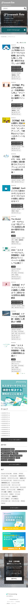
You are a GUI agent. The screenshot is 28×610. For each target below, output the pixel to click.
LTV (23, 180)
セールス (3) (23, 487)
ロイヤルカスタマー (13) (6, 480)
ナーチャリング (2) (11, 489)
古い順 (24, 42)
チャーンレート (15, 270)
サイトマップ (14, 603)
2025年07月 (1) (6, 425)
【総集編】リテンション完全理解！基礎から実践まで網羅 (18, 318)
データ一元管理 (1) (5, 498)
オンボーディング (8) (6, 485)
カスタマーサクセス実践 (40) (8, 451)
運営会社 (8, 603)
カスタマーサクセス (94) (6, 473)
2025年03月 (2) (6, 433)
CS (18, 75)
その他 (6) (15, 453)
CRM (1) (11, 494)
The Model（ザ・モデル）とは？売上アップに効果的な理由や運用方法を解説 (18, 225)
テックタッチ (22, 333)
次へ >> (23, 373)
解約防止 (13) (23, 478)
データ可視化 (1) (15, 498)
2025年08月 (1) (6, 423)
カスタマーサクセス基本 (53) (8, 449)
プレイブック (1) (16, 501)
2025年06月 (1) (6, 427)
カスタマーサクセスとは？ (13, 29)
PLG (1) (23, 501)
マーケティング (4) (14, 487)
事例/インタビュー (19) (6, 453)
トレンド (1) (11, 460)
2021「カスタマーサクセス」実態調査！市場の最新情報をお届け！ (18, 350)
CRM (16, 240)
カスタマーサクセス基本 (17, 68)
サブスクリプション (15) (13, 478)
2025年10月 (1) (6, 421)
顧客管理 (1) (15, 496)
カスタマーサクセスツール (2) (8, 457)
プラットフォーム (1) (6, 496)
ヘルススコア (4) (5, 455)
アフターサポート (16, 337)
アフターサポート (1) (6, 501)
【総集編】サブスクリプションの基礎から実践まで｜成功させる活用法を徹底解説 (18, 291)
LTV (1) (17, 457)
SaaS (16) (4, 478)
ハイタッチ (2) (17, 491)
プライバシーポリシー (10, 601)
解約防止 (14, 75)
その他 (13, 235)
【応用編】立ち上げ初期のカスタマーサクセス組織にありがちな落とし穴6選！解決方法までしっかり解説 (18, 55)
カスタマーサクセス (16, 66)
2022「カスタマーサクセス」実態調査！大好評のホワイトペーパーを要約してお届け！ (18, 256)
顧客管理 (21, 240)
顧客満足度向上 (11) (6, 482)
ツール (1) (18, 494)
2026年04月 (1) (6, 417)
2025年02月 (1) (6, 435)
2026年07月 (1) (6, 413)
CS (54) (15, 473)
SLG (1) (3, 503)
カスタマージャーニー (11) (19, 480)
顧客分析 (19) (21, 475)
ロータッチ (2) (4, 494)
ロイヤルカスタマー (16, 278)
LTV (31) (21, 473)
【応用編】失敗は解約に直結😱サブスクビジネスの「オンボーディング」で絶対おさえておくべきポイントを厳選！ (18, 129)
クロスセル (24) (13, 475)
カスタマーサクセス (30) (21, 451)
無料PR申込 (14, 578)
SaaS (17, 211)
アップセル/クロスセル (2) (16, 455)
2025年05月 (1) (6, 429)
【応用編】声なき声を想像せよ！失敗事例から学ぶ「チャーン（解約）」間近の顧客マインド (18, 93)
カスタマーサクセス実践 (17, 70)
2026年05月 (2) (6, 415)
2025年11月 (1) (6, 419)
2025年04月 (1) (6, 431)
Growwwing (18, 601)
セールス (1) (4, 460)
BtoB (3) (3, 489)
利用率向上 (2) (20, 489)
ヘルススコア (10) (15, 482)
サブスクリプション (16, 78)
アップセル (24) (5, 475)
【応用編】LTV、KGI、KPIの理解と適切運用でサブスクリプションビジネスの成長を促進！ (18, 164)
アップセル (14, 272)
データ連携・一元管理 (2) (7, 491)
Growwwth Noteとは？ (6, 5)
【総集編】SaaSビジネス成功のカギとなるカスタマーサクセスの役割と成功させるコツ (18, 194)
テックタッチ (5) (5, 487)
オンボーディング (16, 76)
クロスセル (21, 272)
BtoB (13, 211)
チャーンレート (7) (16, 485)
